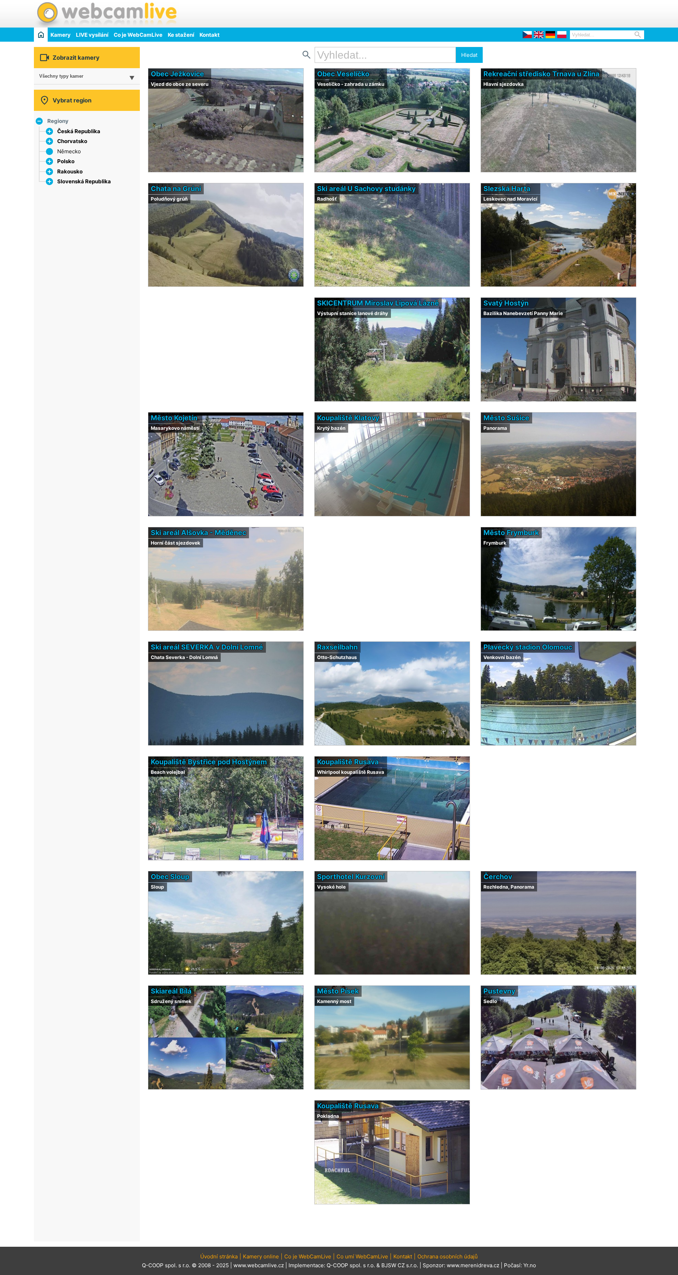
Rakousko (70, 171)
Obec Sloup (170, 876)
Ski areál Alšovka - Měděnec (198, 532)
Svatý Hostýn (506, 303)
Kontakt (210, 34)
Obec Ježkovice (177, 74)
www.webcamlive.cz (258, 1265)
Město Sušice (506, 418)
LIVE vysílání (92, 34)
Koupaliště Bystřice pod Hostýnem (209, 762)
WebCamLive (106, 14)
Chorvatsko (72, 141)
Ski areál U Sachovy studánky (366, 188)
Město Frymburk (511, 532)
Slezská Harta (506, 188)
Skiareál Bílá (171, 991)
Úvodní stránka (219, 1256)
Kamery (60, 34)
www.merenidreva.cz (473, 1265)
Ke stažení (181, 34)
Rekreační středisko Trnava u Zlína (541, 74)
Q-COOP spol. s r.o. (351, 1265)
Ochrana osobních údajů (447, 1256)
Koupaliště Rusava (348, 762)
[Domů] (41, 34)
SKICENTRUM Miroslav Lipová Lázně (378, 303)
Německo (69, 151)
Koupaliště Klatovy (348, 418)
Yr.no (529, 1265)
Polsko (66, 161)
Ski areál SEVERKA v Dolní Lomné (207, 647)
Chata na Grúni (176, 188)
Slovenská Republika (84, 181)
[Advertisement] (561, 12)
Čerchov (497, 876)
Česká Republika (78, 131)
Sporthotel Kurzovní (351, 876)
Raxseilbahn (337, 647)
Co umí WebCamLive (362, 1256)
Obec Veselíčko (343, 74)
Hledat (469, 55)
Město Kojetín (174, 418)
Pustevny (499, 991)
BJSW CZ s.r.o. (399, 1265)
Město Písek (338, 991)
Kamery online (261, 1256)
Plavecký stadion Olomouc (527, 647)
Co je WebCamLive (138, 34)
